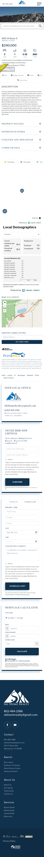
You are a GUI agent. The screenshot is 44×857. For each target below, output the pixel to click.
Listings (9, 375)
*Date (7, 528)
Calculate (22, 651)
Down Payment (10, 632)
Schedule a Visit (30, 502)
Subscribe (17, 482)
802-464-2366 (7, 4)
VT (15, 375)
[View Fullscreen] (4, 310)
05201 (37, 375)
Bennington (21, 375)
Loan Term (9, 613)
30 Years (11, 618)
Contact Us (9, 415)
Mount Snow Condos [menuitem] (12, 768)
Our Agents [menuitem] (8, 788)
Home (3, 375)
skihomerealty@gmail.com (21, 715)
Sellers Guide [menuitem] (9, 810)
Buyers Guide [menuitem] (9, 807)
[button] (40, 26)
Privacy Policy (13, 474)
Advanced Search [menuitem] (11, 771)
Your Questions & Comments (15, 546)
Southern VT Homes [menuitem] (12, 765)
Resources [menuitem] (8, 816)
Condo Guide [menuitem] (9, 813)
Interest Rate (10, 640)
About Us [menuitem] (7, 785)
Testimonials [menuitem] (9, 791)
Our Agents (18, 415)
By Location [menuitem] (8, 762)
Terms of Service (21, 594)
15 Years (20, 618)
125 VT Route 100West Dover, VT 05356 (13, 747)
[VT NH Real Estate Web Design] (22, 847)
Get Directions (22, 342)
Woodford (30, 375)
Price (7, 624)
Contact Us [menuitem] (8, 794)
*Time (7, 537)
